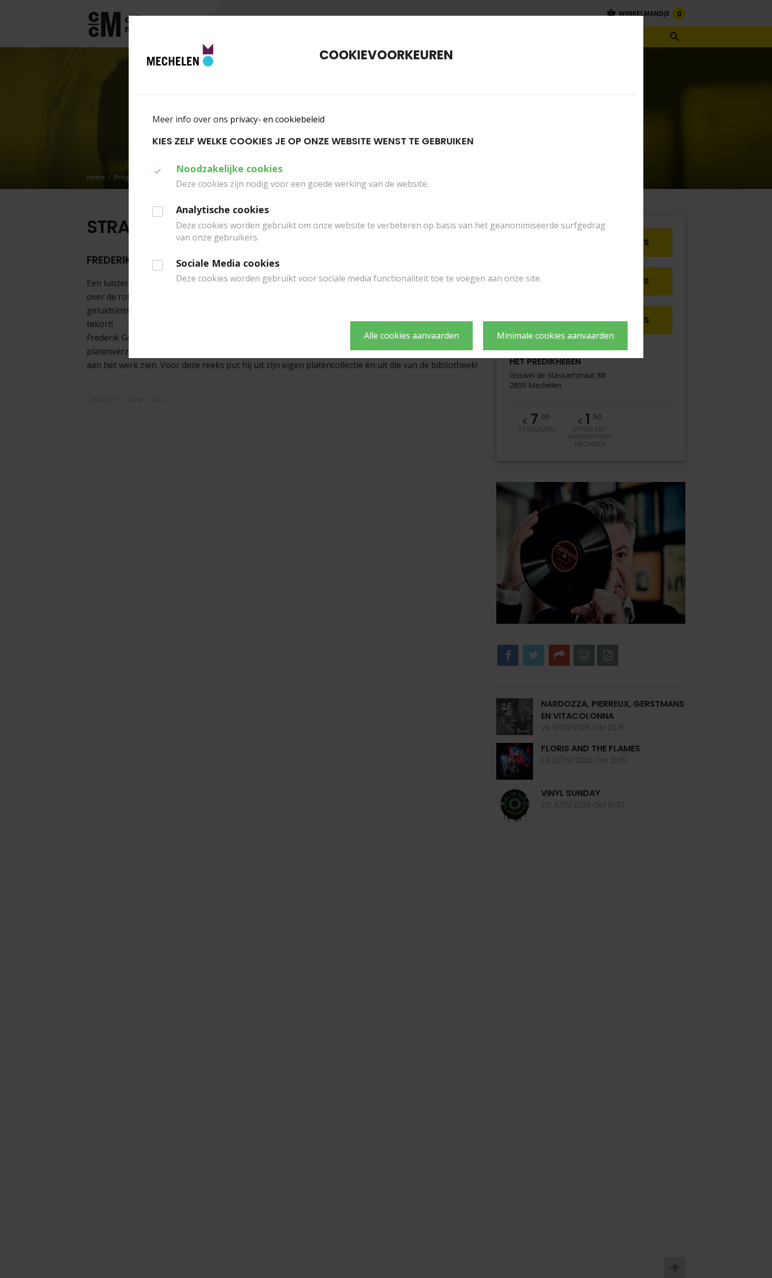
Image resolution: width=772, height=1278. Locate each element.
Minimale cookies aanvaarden (555, 335)
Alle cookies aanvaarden (411, 335)
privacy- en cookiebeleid (277, 119)
